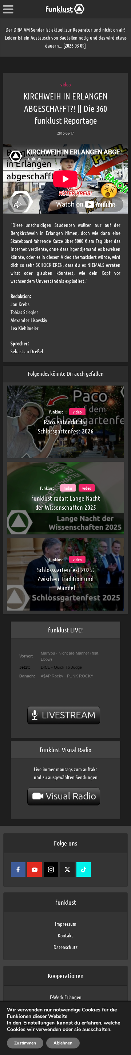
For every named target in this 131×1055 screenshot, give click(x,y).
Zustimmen (25, 1043)
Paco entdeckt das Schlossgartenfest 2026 (66, 426)
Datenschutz (65, 947)
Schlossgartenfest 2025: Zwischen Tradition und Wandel (65, 579)
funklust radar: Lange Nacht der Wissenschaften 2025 (65, 502)
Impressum (65, 923)
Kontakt (65, 935)
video (65, 84)
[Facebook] (18, 869)
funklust (56, 412)
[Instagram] (51, 869)
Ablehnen (62, 1043)
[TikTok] (83, 869)
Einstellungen (39, 1023)
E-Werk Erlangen (66, 997)
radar (68, 488)
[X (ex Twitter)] (67, 869)
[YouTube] (34, 869)
